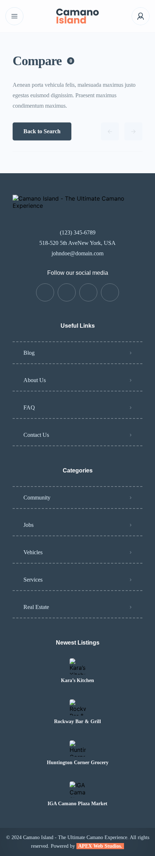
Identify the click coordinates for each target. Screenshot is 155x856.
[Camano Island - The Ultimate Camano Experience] (77, 16)
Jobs (28, 525)
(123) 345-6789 (78, 232)
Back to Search (42, 131)
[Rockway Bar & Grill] (78, 707)
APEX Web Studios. (100, 846)
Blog (29, 353)
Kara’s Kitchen (77, 680)
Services (33, 580)
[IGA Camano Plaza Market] (78, 789)
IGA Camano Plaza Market (77, 803)
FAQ (29, 407)
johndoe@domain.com (77, 253)
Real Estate (36, 607)
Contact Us (36, 435)
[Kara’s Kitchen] (78, 666)
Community (36, 497)
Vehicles (33, 552)
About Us (34, 380)
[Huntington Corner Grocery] (78, 748)
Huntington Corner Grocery (77, 762)
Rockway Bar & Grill (77, 721)
